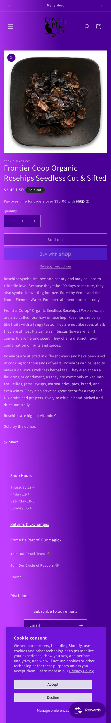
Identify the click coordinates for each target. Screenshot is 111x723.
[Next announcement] (101, 5)
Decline (53, 697)
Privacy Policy (81, 670)
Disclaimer (20, 595)
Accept (52, 684)
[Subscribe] (81, 625)
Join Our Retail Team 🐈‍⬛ (30, 553)
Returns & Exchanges (29, 524)
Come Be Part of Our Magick (36, 540)
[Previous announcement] (9, 5)
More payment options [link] (56, 266)
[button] (10, 26)
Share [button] (14, 442)
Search (16, 577)
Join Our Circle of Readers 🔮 (34, 565)
